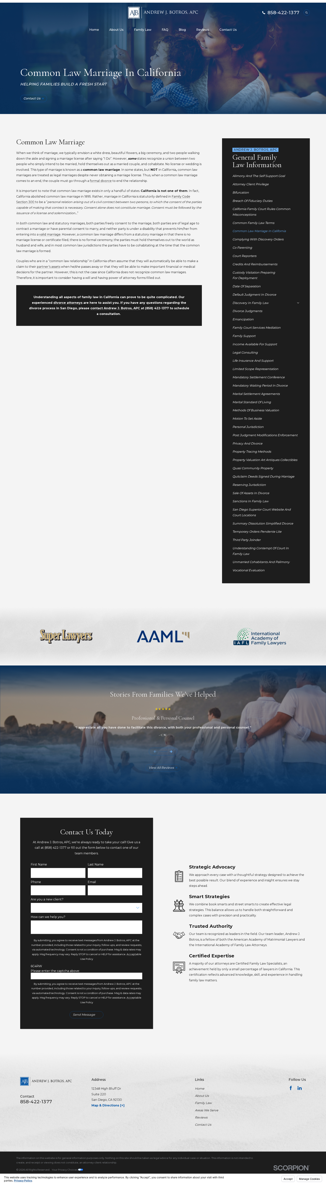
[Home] (163, 12)
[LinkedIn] (300, 1088)
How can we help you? (48, 917)
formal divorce (101, 181)
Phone (36, 882)
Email (92, 882)
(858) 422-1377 (157, 308)
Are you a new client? (47, 899)
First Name (39, 864)
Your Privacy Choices (65, 1169)
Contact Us (31, 98)
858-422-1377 (283, 12)
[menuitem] (265, 176)
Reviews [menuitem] (202, 30)
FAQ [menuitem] (165, 30)
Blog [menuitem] (182, 30)
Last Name (96, 864)
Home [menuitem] (94, 30)
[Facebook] (291, 1088)
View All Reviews (161, 767)
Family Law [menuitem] (142, 30)
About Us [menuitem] (116, 30)
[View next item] (171, 751)
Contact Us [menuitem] (228, 30)
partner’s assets (48, 266)
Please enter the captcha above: (55, 971)
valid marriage (50, 234)
